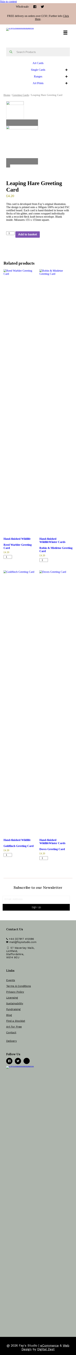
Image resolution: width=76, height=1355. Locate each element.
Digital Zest (46, 1349)
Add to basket (27, 234)
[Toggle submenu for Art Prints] (66, 83)
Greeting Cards (20, 95)
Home (7, 95)
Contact (11, 1032)
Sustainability (14, 1003)
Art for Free (14, 1026)
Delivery (11, 1041)
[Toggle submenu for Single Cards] (66, 70)
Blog (9, 1015)
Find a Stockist (15, 1020)
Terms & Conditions (18, 986)
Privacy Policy (15, 991)
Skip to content (8, 1)
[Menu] (65, 32)
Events (10, 980)
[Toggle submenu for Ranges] (66, 77)
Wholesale (22, 6)
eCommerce (49, 1345)
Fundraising (13, 1009)
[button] (36, 907)
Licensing (12, 997)
